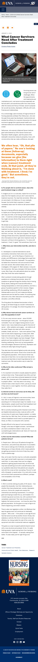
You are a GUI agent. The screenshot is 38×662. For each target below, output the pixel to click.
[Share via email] (12, 27)
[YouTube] (24, 642)
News (7, 14)
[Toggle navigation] (3, 9)
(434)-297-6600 (19, 602)
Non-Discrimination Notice (28, 652)
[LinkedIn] (21, 642)
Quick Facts (19, 628)
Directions (19, 615)
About (19, 609)
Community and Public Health (10, 550)
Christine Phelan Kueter (8, 46)
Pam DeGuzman (23, 550)
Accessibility (19, 657)
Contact (19, 622)
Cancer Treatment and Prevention (11, 548)
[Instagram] (17, 642)
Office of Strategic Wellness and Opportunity (19, 612)
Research (31, 550)
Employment (19, 631)
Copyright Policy (16, 652)
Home (3, 14)
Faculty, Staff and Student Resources (19, 618)
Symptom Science (6, 553)
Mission (19, 625)
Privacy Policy (7, 652)
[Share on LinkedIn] (8, 27)
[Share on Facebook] (3, 27)
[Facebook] (14, 642)
